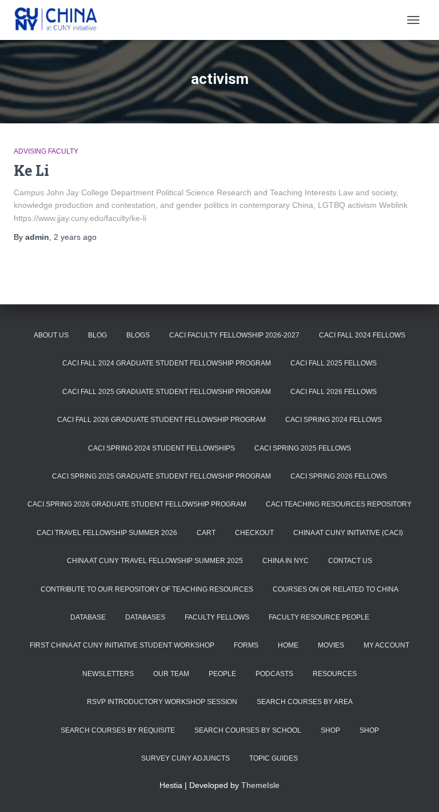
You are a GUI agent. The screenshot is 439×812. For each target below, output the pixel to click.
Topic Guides (273, 758)
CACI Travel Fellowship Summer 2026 (107, 533)
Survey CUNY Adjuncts (185, 758)
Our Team (171, 674)
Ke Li (31, 170)
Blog (97, 335)
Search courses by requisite (118, 730)
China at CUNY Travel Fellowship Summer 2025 (155, 561)
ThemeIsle (260, 785)
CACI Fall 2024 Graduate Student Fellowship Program (166, 363)
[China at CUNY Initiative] (61, 20)
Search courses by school (247, 730)
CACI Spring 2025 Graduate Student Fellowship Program (161, 476)
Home (288, 645)
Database (88, 617)
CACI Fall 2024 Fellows (362, 335)
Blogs (138, 335)
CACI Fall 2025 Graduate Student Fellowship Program (166, 392)
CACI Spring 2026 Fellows (338, 476)
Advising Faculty (46, 151)
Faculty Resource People (319, 617)
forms (246, 645)
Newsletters (108, 674)
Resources (335, 674)
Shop (330, 730)
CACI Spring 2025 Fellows (302, 448)
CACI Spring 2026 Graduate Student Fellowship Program (136, 504)
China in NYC (285, 561)
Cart (206, 533)
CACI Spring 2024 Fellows (333, 420)
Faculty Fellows (217, 617)
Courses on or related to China (335, 589)
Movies (331, 645)
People (222, 674)
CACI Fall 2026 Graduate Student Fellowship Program (161, 420)
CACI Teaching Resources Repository (339, 504)
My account (386, 645)
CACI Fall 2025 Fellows (333, 363)
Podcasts (274, 674)
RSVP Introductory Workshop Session (162, 702)
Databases (145, 617)
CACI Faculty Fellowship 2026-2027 (234, 335)
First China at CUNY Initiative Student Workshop (122, 645)
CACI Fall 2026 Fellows (333, 392)
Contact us (350, 561)
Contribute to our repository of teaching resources (147, 589)
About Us (51, 335)
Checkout (254, 533)
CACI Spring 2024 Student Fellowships (161, 448)
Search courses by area (305, 702)
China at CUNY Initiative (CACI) (348, 533)
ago (75, 237)
